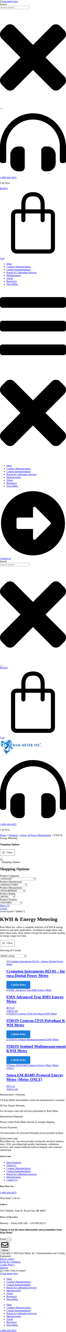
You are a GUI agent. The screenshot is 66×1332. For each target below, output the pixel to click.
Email (3, 1239)
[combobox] (15, 7)
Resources (11, 281)
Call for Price (18, 984)
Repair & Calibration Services (21, 272)
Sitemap (4, 1267)
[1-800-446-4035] (33, 174)
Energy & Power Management (35, 835)
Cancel (3, 908)
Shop (9, 263)
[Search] (1, 108)
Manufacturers (13, 275)
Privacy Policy (7, 1259)
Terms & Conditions (10, 1262)
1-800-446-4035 (8, 177)
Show (4, 905)
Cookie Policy (7, 1264)
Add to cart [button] (12, 1011)
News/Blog (12, 284)
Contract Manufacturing (18, 266)
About (9, 278)
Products (13, 835)
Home (3, 835)
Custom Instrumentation (18, 269)
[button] (33, 375)
